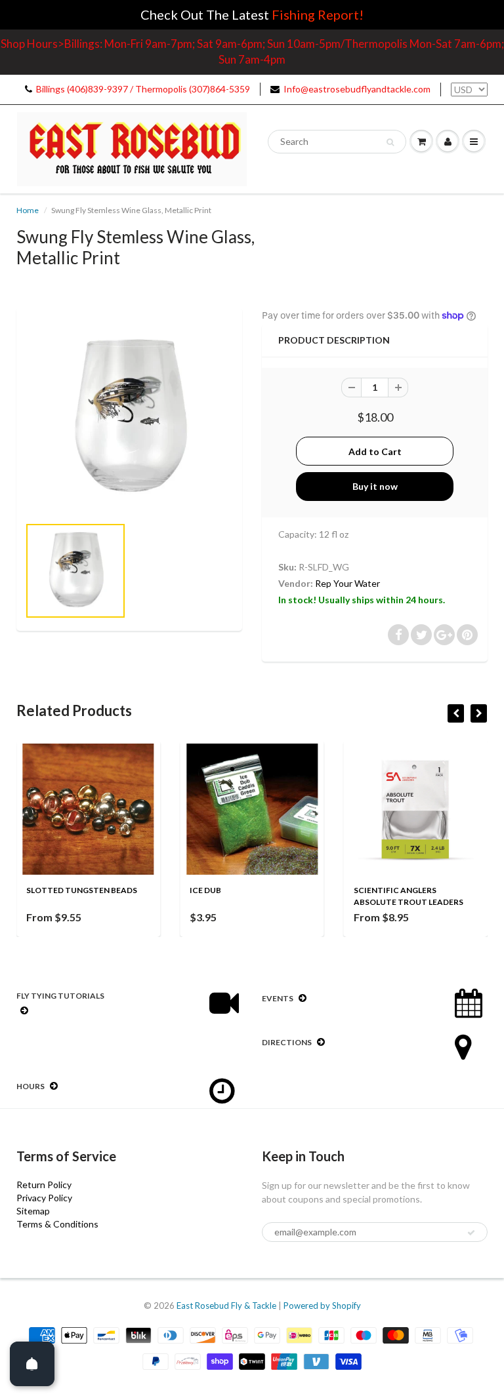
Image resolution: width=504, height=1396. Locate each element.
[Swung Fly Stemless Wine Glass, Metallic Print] (129, 418)
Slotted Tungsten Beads (81, 890)
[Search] (390, 142)
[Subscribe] (471, 1232)
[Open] (32, 1364)
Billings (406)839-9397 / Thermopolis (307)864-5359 (143, 88)
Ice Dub (205, 890)
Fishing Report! (318, 14)
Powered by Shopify (322, 1305)
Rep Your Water (347, 583)
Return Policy (44, 1184)
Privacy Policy (44, 1197)
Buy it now (375, 486)
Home (27, 210)
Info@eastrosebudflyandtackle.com (357, 88)
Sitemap (33, 1210)
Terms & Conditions (57, 1223)
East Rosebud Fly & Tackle (226, 1305)
